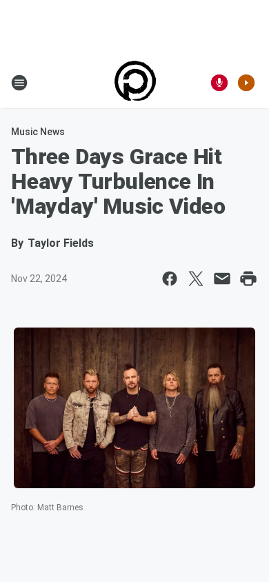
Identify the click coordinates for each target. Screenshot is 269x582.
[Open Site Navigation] (19, 82)
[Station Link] (135, 83)
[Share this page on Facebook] (169, 278)
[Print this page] (248, 278)
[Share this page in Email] (222, 278)
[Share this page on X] (196, 278)
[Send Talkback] (219, 82)
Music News (38, 131)
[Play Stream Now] (246, 82)
